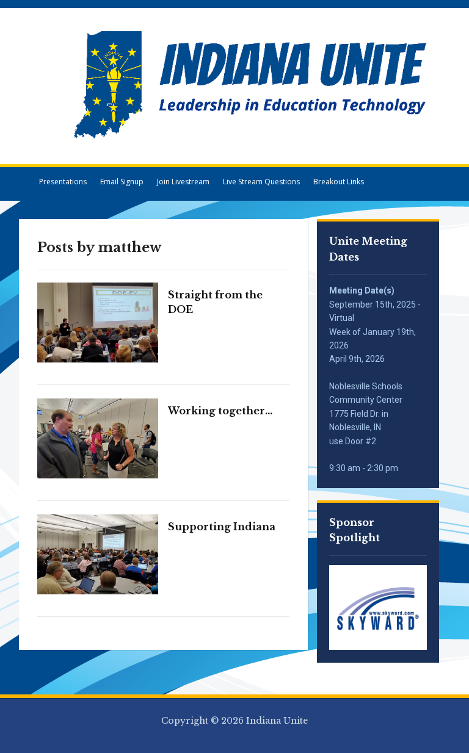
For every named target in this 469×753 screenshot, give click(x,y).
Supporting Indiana (221, 527)
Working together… (220, 411)
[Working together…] (98, 437)
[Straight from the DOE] (98, 321)
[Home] (25, 182)
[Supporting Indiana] (98, 553)
